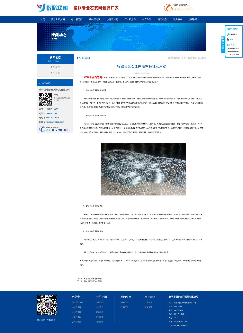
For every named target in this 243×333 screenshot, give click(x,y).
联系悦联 (193, 19)
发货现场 (100, 302)
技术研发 (148, 302)
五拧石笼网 (130, 19)
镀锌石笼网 (94, 19)
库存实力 (100, 312)
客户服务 (177, 19)
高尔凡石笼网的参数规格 (93, 279)
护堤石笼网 (112, 19)
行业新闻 (55, 73)
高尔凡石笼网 (58, 19)
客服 (231, 40)
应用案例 (100, 317)
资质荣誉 (100, 322)
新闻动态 (162, 19)
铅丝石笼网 (77, 19)
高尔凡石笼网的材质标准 (93, 281)
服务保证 (148, 307)
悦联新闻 (55, 67)
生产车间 (146, 19)
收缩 (223, 44)
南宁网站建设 (182, 325)
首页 (42, 19)
